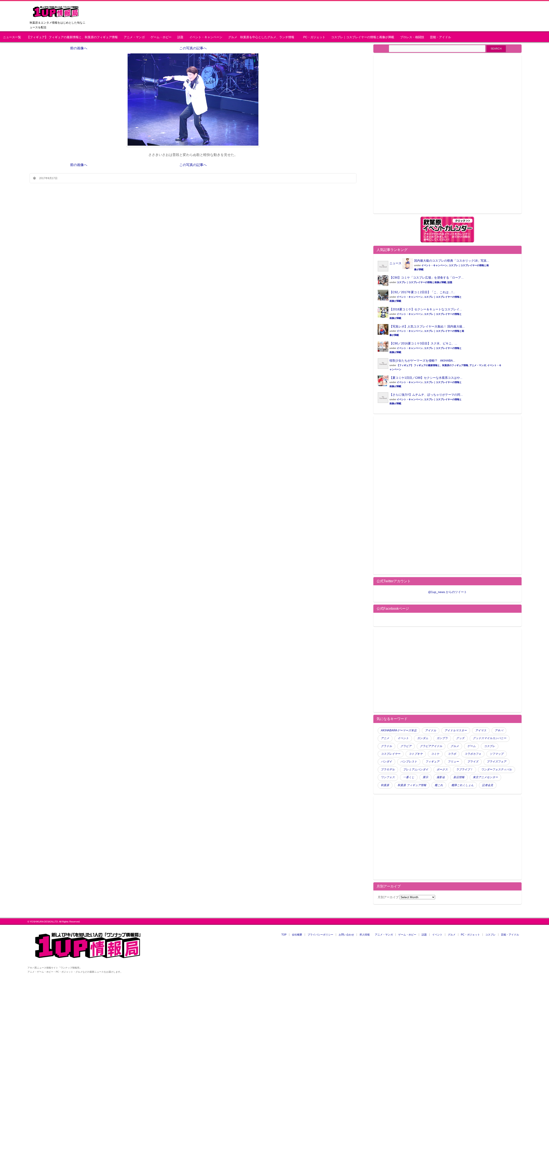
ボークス (442, 769)
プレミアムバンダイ (415, 769)
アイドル (430, 730)
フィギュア (432, 761)
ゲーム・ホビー (161, 37)
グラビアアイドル (431, 746)
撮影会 (441, 777)
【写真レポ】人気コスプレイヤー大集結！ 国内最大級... (427, 326)
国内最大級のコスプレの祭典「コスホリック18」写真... (451, 260)
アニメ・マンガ (134, 37)
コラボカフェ (473, 753)
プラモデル (388, 769)
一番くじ (408, 777)
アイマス (480, 730)
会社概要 (297, 934)
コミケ (435, 753)
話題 (180, 37)
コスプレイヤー (390, 753)
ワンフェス (388, 777)
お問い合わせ (346, 934)
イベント (403, 738)
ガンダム (422, 738)
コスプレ (489, 746)
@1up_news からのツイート (447, 592)
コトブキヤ (416, 753)
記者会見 (487, 785)
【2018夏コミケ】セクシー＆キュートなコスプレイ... (425, 309)
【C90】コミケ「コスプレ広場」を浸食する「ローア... (426, 277)
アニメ (385, 738)
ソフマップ (497, 753)
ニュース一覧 (12, 37)
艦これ (439, 785)
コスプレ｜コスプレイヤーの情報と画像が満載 (362, 37)
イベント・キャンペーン (205, 37)
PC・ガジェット (314, 37)
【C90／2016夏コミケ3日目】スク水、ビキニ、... (423, 343)
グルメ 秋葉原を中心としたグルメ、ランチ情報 (262, 37)
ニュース (395, 263)
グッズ (460, 738)
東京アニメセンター (485, 777)
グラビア (406, 746)
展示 (425, 777)
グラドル (386, 746)
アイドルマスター (456, 730)
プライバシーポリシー (320, 934)
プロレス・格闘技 (412, 37)
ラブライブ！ (464, 769)
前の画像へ (78, 48)
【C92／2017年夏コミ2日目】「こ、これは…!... (422, 292)
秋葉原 (385, 785)
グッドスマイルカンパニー (489, 738)
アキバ (499, 730)
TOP (284, 934)
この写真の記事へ (193, 48)
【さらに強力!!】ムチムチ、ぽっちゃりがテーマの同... (426, 394)
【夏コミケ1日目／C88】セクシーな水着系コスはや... (425, 377)
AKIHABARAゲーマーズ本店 (399, 730)
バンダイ (386, 761)
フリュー (453, 761)
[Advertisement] (414, 136)
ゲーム (471, 746)
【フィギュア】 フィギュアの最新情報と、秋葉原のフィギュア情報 (72, 37)
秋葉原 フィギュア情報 (412, 785)
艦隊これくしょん (462, 785)
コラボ (452, 753)
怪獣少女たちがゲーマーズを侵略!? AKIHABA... (422, 360)
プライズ (472, 761)
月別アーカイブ (388, 897)
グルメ (455, 746)
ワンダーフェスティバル (496, 769)
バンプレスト (408, 761)
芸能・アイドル (440, 37)
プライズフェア (496, 761)
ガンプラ (442, 738)
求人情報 (364, 934)
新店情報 (459, 777)
